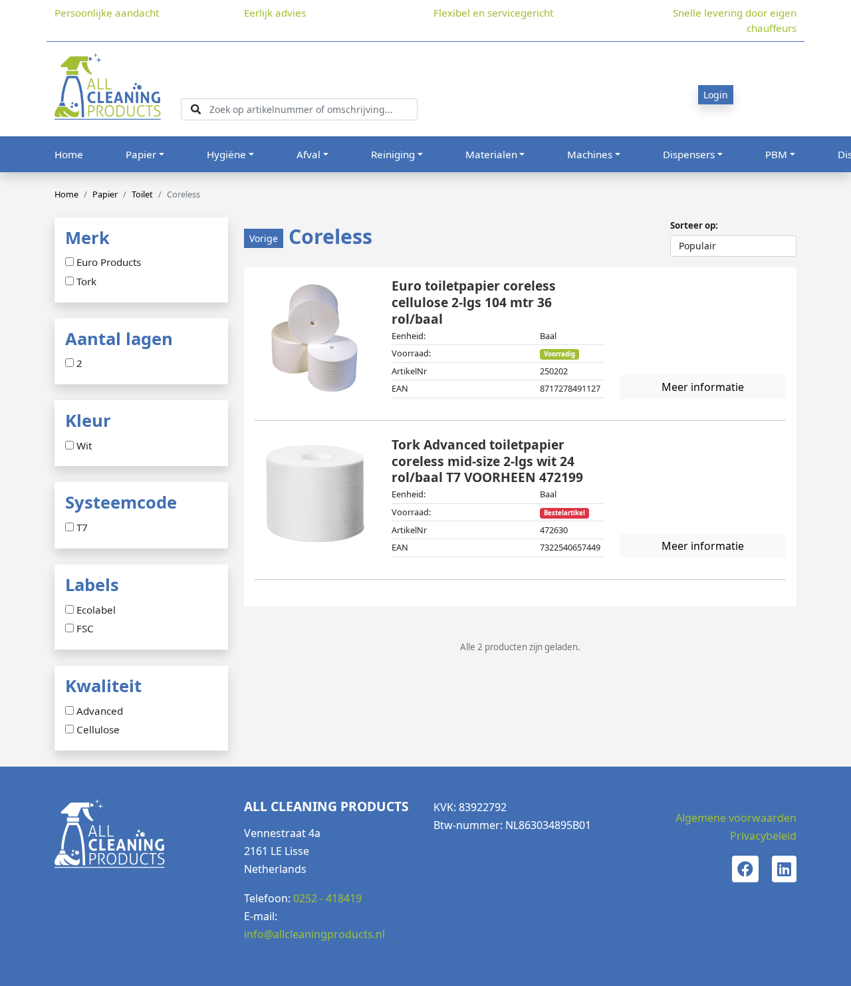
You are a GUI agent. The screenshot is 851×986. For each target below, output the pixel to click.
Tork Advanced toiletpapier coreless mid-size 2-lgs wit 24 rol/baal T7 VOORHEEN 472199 (487, 461)
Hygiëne (226, 154)
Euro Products (108, 262)
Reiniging (393, 154)
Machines (589, 154)
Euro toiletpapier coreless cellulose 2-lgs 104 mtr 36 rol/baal (474, 302)
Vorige (263, 238)
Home (69, 154)
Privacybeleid (763, 835)
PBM (776, 154)
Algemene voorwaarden (735, 817)
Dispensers (689, 154)
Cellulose (98, 730)
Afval (308, 154)
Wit (84, 446)
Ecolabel (96, 610)
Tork (86, 282)
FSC (85, 629)
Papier (141, 154)
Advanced (99, 711)
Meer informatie (703, 387)
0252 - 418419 (327, 898)
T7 (82, 528)
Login (715, 94)
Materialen (491, 154)
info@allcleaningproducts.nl (314, 934)
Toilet (142, 194)
